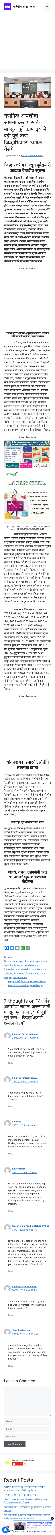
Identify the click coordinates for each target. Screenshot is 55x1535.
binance (16, 1121)
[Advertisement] (27, 42)
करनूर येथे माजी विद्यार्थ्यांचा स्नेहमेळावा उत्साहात (27, 981)
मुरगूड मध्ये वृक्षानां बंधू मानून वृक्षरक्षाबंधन (20, 1495)
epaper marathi (41, 961)
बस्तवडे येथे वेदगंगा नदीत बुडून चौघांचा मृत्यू (25, 985)
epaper (11, 961)
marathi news (20, 977)
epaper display (24, 961)
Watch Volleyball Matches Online (30, 1226)
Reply (10, 1062)
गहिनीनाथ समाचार (24, 7)
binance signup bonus (24, 1286)
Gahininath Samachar (15, 965)
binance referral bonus (25, 1078)
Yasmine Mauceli (21, 1330)
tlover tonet (18, 1168)
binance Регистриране (25, 1034)
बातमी (10, 957)
